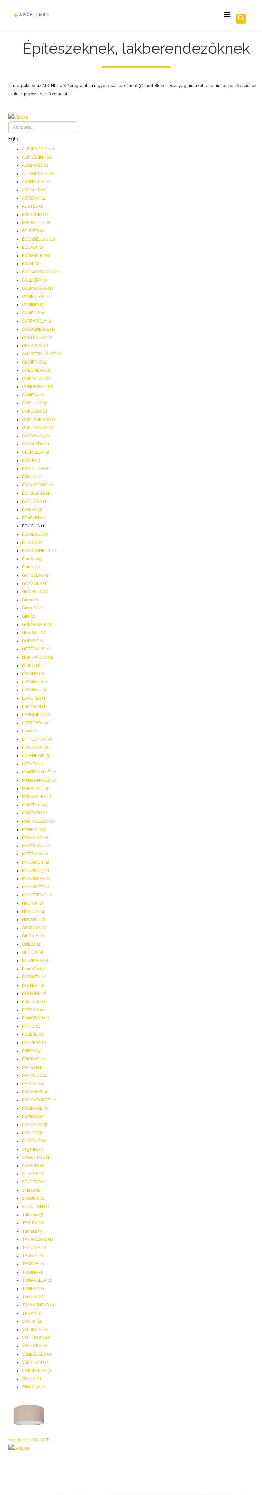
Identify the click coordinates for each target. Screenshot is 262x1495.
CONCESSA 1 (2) (37, 386)
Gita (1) (28, 616)
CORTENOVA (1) (37, 427)
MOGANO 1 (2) (35, 862)
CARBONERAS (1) (38, 329)
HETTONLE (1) (36, 649)
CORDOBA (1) (34, 411)
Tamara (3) (32, 1231)
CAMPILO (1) (33, 313)
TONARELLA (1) (37, 1280)
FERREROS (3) (35, 534)
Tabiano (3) (32, 1214)
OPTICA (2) (32, 952)
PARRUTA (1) (34, 977)
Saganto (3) (32, 1149)
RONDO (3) (32, 1132)
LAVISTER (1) (34, 698)
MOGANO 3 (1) (35, 870)
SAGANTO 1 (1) (36, 1157)
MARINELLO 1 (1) (38, 821)
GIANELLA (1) (34, 591)
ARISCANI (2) (34, 198)
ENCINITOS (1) (35, 468)
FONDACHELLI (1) (39, 550)
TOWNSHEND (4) (38, 1305)
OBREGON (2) (34, 927)
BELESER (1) (33, 231)
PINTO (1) (31, 1026)
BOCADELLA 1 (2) (38, 239)
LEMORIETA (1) (36, 714)
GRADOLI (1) (33, 632)
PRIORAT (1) (33, 1059)
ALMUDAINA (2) (37, 157)
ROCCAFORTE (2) (39, 1100)
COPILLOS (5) (34, 403)
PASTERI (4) (33, 985)
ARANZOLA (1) (36, 181)
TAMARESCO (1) (37, 1239)
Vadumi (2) (32, 1321)
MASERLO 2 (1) (36, 845)
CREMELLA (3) (35, 452)
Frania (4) (31, 567)
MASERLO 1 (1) (35, 837)
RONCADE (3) (34, 1124)
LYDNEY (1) (32, 764)
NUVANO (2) (33, 919)
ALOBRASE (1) (35, 165)
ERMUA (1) (32, 477)
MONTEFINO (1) (37, 895)
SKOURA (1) (33, 1198)
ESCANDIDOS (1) (37, 485)
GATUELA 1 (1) (35, 575)
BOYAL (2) (31, 263)
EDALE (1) (31, 460)
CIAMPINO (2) (34, 362)
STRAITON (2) (35, 1206)
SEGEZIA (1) (33, 1165)
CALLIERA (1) (34, 280)
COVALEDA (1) (35, 444)
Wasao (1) (31, 1378)
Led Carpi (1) (34, 706)
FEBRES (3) (32, 509)
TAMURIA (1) (34, 1247)
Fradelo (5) (32, 559)
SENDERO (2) (34, 1182)
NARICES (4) (33, 911)
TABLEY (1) (32, 1223)
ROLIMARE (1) (35, 1108)
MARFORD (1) (34, 813)
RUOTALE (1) (34, 1141)
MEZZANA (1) (35, 854)
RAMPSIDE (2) (34, 1075)
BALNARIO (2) (35, 214)
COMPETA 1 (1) (36, 378)
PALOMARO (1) (35, 960)
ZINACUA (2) (34, 1387)
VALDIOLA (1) (34, 1329)
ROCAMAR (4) (35, 1091)
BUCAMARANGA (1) (40, 272)
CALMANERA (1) (37, 288)
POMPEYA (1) (34, 1042)
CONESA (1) (33, 395)
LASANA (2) (33, 673)
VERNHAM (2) (35, 1362)
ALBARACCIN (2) (38, 149)
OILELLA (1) (33, 936)
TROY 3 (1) (32, 1313)
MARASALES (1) (36, 796)
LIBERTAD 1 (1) (35, 723)
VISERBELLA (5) (36, 1370)
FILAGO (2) (32, 542)
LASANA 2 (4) (34, 690)
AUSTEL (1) (32, 206)
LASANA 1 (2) (34, 682)
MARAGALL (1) (35, 788)
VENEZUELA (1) (37, 1354)
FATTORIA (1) (34, 501)
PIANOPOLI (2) (35, 1018)
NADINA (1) (32, 903)
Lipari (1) (30, 731)
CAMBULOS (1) (36, 296)
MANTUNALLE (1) (39, 772)
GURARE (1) (33, 641)
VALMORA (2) (34, 1346)
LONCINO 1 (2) (35, 747)
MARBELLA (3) (35, 805)
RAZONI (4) (33, 1083)
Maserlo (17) (33, 829)
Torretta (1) (32, 1296)
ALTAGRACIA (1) (37, 173)
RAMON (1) (32, 1067)
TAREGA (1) (33, 1264)
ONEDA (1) (31, 944)
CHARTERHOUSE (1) (41, 354)
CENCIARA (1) (35, 345)
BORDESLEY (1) (36, 255)
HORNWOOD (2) (37, 657)
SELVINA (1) (33, 1173)
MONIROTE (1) (35, 886)
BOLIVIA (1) (32, 247)
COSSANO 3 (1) (36, 436)
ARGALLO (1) (34, 190)
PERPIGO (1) (33, 1009)
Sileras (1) (31, 1190)
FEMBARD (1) (34, 518)
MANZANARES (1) (39, 780)
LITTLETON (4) (37, 739)
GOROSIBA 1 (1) (36, 624)
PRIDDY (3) (31, 1050)
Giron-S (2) (32, 608)
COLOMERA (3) (36, 370)
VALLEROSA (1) (36, 1337)
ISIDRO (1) (31, 665)
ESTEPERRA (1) (36, 493)
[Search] (241, 19)
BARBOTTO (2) (36, 222)
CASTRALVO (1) (37, 337)
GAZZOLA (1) (34, 583)
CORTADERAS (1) (38, 419)
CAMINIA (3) (33, 304)
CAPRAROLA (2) (37, 321)
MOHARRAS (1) (36, 878)
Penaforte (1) (34, 1001)
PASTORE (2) (34, 993)
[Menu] (227, 15)
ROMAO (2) (32, 1116)
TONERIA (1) (33, 1288)
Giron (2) (30, 600)
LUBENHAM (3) (36, 755)
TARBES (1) (32, 1255)
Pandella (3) (33, 968)
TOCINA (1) (32, 1272)
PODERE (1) (32, 1034)
